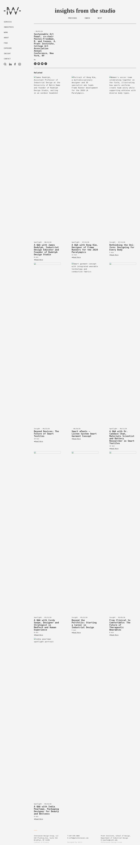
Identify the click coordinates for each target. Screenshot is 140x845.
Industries (9, 27)
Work (6, 32)
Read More (39, 260)
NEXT (100, 18)
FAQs (6, 43)
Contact (7, 59)
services (8, 22)
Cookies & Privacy (41, 842)
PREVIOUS (72, 18)
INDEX (87, 18)
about (6, 38)
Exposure (8, 48)
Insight (7, 54)
